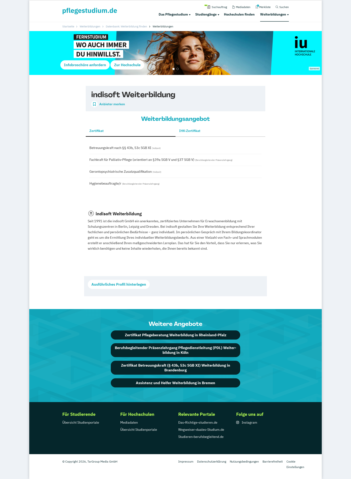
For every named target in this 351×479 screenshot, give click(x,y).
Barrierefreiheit (273, 461)
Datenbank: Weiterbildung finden (126, 26)
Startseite (68, 26)
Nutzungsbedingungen (244, 461)
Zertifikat (96, 131)
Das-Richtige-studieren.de (197, 422)
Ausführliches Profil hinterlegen (118, 284)
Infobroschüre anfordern (85, 64)
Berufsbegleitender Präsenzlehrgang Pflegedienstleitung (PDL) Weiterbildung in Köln (175, 350)
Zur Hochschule (127, 64)
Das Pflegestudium (173, 14)
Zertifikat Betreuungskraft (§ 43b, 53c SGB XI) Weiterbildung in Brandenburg (175, 367)
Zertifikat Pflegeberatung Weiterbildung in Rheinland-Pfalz (175, 334)
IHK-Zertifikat (189, 131)
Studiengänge (206, 14)
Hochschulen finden (239, 14)
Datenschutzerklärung (211, 461)
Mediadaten (129, 422)
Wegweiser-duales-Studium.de (201, 429)
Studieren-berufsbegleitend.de (201, 437)
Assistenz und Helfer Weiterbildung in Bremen (175, 382)
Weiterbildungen (273, 14)
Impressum (185, 461)
